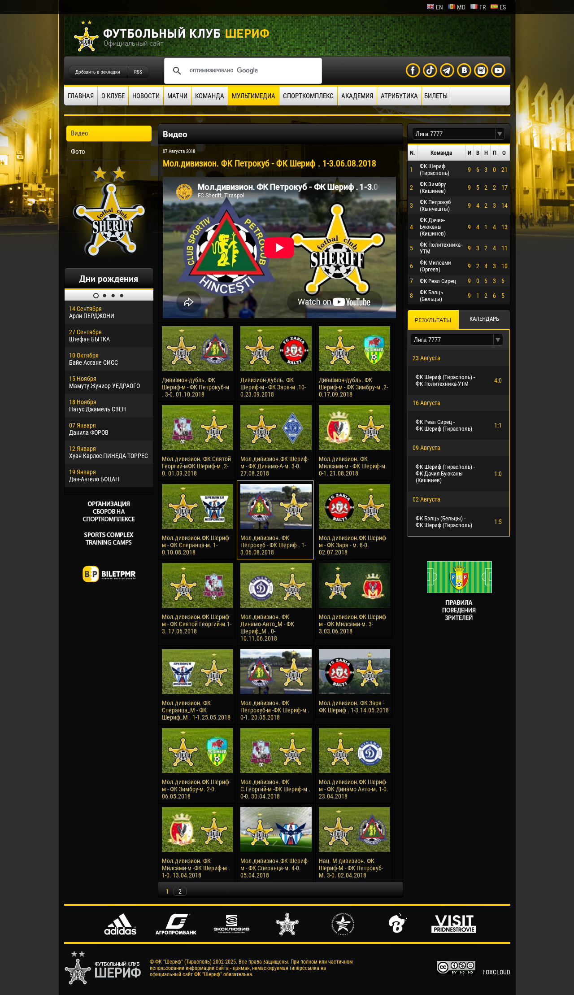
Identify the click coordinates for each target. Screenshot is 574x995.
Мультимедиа (253, 96)
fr (482, 7)
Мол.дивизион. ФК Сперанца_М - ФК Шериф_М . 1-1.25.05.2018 (196, 710)
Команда (209, 96)
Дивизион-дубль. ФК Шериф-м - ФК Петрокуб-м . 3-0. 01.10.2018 (195, 387)
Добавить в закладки (97, 72)
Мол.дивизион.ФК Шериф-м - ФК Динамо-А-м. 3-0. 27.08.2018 (274, 466)
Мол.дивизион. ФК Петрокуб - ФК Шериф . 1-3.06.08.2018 (273, 545)
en (439, 7)
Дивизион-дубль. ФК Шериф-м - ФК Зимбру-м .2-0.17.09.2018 (353, 387)
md (461, 7)
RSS (138, 72)
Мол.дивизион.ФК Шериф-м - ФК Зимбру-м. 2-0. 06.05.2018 (196, 789)
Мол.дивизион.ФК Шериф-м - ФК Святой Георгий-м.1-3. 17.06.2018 (196, 624)
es (503, 7)
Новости (146, 96)
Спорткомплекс (308, 96)
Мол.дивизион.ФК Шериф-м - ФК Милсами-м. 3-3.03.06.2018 (353, 624)
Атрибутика (399, 96)
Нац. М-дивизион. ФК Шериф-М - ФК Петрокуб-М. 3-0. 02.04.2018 (351, 868)
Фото (78, 152)
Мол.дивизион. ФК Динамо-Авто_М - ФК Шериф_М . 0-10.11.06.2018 (267, 627)
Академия (357, 96)
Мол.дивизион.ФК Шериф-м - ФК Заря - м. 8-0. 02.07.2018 (353, 545)
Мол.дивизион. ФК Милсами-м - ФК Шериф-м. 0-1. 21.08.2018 (353, 466)
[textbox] (454, 134)
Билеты (436, 96)
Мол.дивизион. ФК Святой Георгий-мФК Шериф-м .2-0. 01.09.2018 (196, 466)
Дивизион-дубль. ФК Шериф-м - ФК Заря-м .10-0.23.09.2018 (273, 387)
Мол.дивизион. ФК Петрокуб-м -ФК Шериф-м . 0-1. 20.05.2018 (274, 710)
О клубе (113, 96)
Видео (79, 133)
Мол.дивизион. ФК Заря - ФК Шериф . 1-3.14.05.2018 (354, 706)
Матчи (177, 96)
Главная (81, 96)
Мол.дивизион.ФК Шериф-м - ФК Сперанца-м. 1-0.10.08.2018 (196, 545)
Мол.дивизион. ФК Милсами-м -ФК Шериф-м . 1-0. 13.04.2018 (196, 868)
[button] (500, 134)
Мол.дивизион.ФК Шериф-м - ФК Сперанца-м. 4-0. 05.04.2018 (274, 868)
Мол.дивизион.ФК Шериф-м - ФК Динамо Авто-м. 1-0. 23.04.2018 (353, 789)
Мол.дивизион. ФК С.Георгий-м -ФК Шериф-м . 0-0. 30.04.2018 (275, 789)
